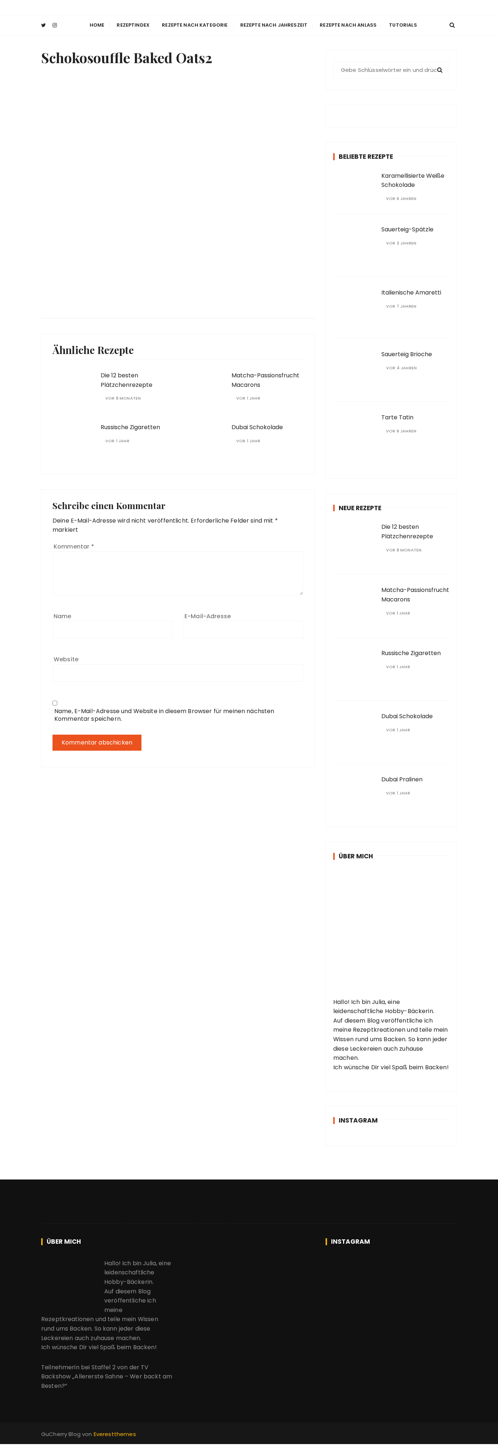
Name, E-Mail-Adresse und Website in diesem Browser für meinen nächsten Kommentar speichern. (164, 715)
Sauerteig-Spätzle (407, 229)
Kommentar (74, 546)
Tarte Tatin (397, 417)
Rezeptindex (133, 25)
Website (66, 659)
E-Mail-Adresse (207, 616)
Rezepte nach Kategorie (194, 25)
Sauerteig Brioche (406, 354)
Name (62, 616)
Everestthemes (115, 1434)
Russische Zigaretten (130, 427)
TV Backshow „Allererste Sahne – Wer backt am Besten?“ (106, 1376)
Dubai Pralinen (402, 779)
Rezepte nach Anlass (348, 25)
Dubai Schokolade (257, 427)
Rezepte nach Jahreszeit (273, 25)
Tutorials (403, 25)
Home (97, 25)
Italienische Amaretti (411, 292)
